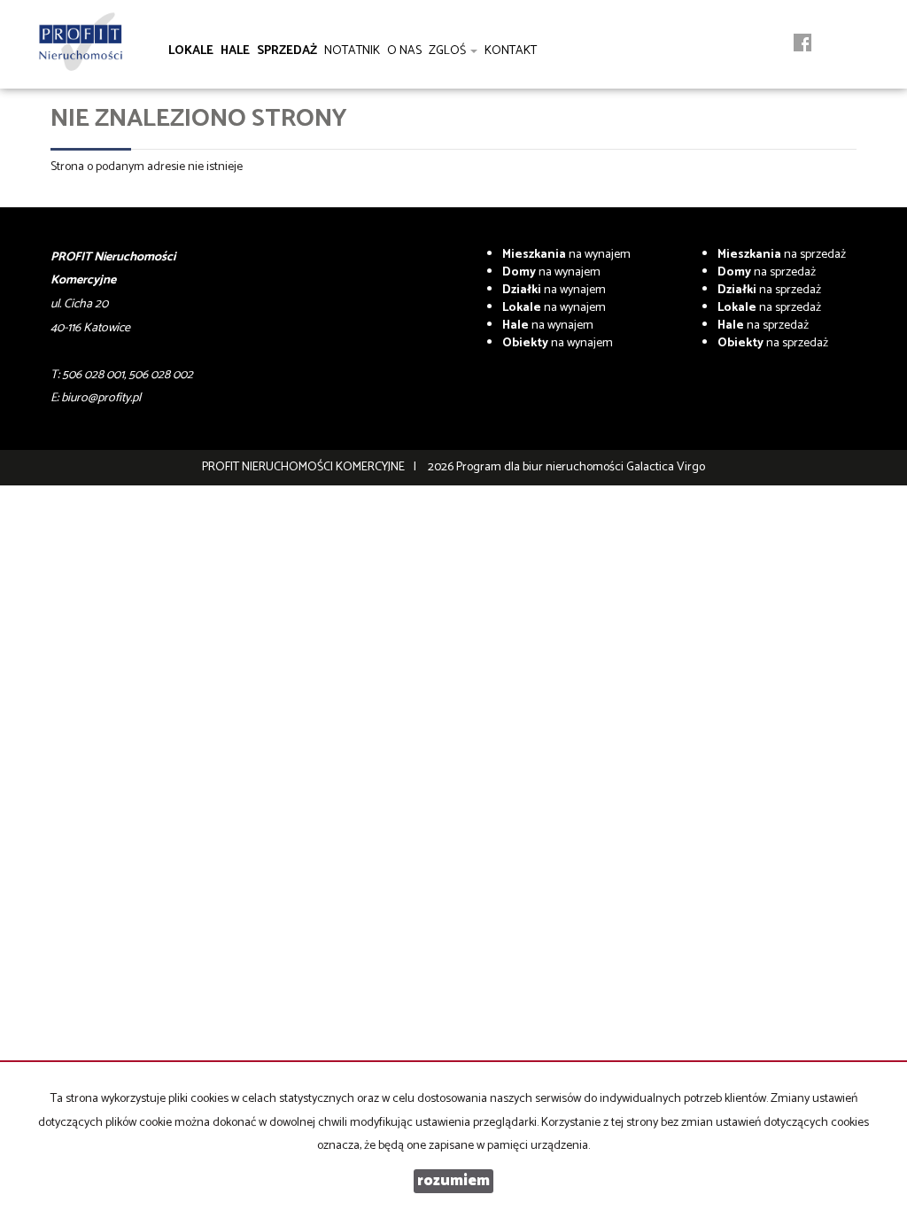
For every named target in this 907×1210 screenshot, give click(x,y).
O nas (404, 51)
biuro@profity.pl (101, 398)
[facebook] (802, 46)
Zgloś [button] (449, 51)
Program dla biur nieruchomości (541, 467)
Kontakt (511, 51)
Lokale (190, 51)
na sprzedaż (781, 254)
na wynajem (566, 254)
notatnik (352, 51)
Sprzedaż (287, 51)
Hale (235, 51)
